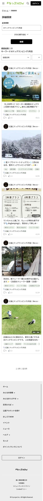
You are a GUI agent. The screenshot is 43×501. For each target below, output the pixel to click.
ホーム (6, 11)
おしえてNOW (8, 416)
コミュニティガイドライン (21, 486)
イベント (6, 422)
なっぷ (5, 440)
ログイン (35, 3)
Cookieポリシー (21, 489)
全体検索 (5, 23)
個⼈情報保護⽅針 (21, 480)
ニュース (6, 428)
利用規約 (21, 483)
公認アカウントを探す (11, 410)
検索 (21, 41)
